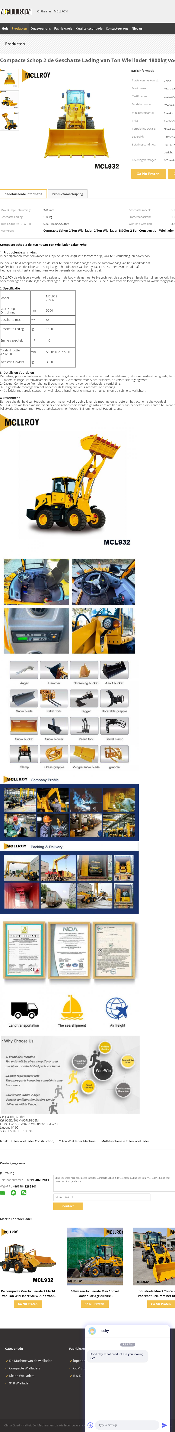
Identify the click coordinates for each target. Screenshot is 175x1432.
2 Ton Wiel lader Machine (77, 1141)
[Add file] (90, 1425)
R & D (77, 1376)
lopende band (83, 1361)
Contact (68, 1206)
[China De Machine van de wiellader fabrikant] (16, 11)
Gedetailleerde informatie (23, 194)
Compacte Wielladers (24, 1368)
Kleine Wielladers (21, 1376)
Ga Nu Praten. (149, 173)
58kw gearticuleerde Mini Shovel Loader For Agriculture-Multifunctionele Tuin (95, 1296)
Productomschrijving (67, 194)
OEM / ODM (82, 1368)
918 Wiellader (19, 1383)
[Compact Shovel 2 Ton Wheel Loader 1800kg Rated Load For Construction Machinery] (9, 78)
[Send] (164, 1425)
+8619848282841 (37, 1180)
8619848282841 (25, 1186)
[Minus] (164, 1330)
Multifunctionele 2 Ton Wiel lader (125, 1141)
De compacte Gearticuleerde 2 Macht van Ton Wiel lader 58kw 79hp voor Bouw (28, 1296)
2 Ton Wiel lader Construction (32, 1141)
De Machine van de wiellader (30, 1361)
